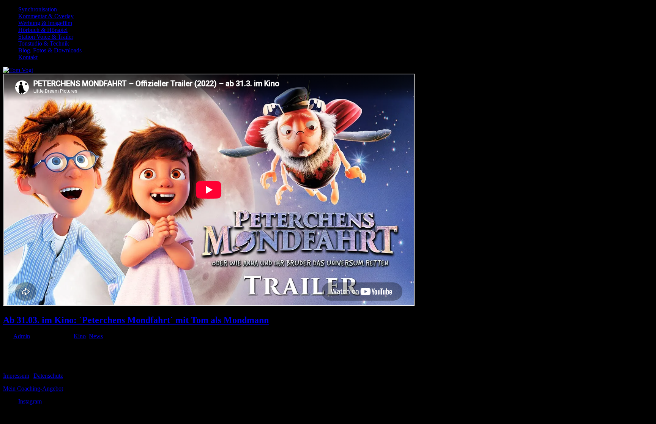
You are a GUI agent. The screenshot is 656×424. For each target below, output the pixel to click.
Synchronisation (37, 9)
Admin (21, 336)
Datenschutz (48, 375)
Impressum (16, 375)
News (96, 336)
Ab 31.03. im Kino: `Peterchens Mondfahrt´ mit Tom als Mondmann (136, 320)
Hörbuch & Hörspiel (43, 30)
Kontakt (28, 57)
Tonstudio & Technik (43, 43)
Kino (80, 336)
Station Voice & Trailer (45, 36)
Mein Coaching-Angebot (33, 388)
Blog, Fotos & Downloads (50, 50)
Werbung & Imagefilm (45, 23)
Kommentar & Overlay (46, 16)
